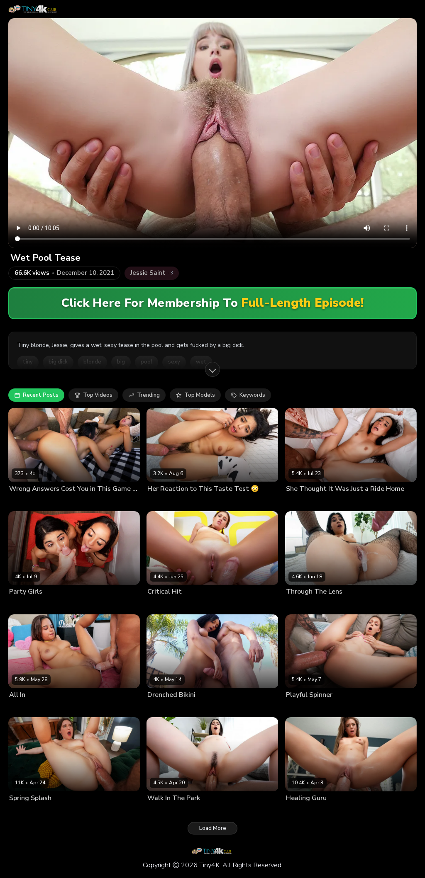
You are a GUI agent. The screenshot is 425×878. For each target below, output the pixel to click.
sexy (174, 362)
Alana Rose (23, 811)
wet (201, 362)
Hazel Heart (162, 502)
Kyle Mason (193, 502)
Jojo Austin (299, 811)
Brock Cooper (89, 502)
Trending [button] (148, 395)
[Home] (33, 9)
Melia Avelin (301, 708)
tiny (28, 362)
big (121, 362)
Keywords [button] (252, 395)
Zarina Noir (57, 605)
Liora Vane (22, 502)
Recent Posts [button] (41, 395)
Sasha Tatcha (302, 502)
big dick (58, 362)
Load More (212, 828)
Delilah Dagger (304, 605)
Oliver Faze (194, 605)
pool (146, 362)
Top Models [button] (199, 395)
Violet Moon (162, 605)
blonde (92, 362)
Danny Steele (192, 811)
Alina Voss (160, 811)
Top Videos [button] (97, 395)
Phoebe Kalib (53, 502)
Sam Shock (57, 708)
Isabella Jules (25, 708)
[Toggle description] (212, 369)
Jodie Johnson (90, 605)
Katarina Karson (166, 708)
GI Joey (330, 502)
